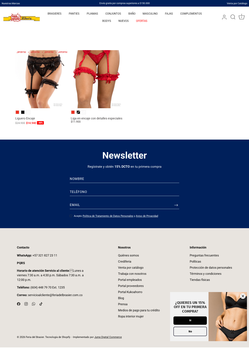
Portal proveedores (131, 286)
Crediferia (124, 261)
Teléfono (78, 192)
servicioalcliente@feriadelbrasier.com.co (55, 295)
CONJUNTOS (113, 13)
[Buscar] (233, 17)
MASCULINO (150, 13)
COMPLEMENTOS (191, 13)
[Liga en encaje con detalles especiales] (97, 79)
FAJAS (169, 13)
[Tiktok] (41, 303)
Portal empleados (130, 280)
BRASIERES (54, 13)
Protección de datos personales (211, 267)
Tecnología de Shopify (57, 337)
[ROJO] (17, 112)
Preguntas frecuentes (204, 255)
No (190, 331)
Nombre (77, 179)
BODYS (106, 21)
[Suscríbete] (176, 205)
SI (190, 320)
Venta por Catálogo (237, 3)
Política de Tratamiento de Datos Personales (108, 216)
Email (75, 205)
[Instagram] (26, 303)
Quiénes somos (128, 255)
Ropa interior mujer (131, 316)
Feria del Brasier (35, 337)
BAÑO (132, 13)
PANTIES (74, 13)
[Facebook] (18, 303)
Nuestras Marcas (11, 3)
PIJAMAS (92, 13)
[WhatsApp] (33, 303)
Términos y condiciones (205, 273)
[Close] (243, 296)
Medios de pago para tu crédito (139, 310)
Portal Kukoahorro (130, 292)
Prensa (123, 304)
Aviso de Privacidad (147, 216)
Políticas (195, 261)
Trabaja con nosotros (132, 273)
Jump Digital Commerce (108, 337)
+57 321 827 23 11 (37, 255)
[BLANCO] (28, 112)
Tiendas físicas (200, 280)
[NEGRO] (23, 112)
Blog (121, 298)
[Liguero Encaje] (41, 79)
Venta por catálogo (130, 267)
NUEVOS (123, 21)
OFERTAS (141, 21)
